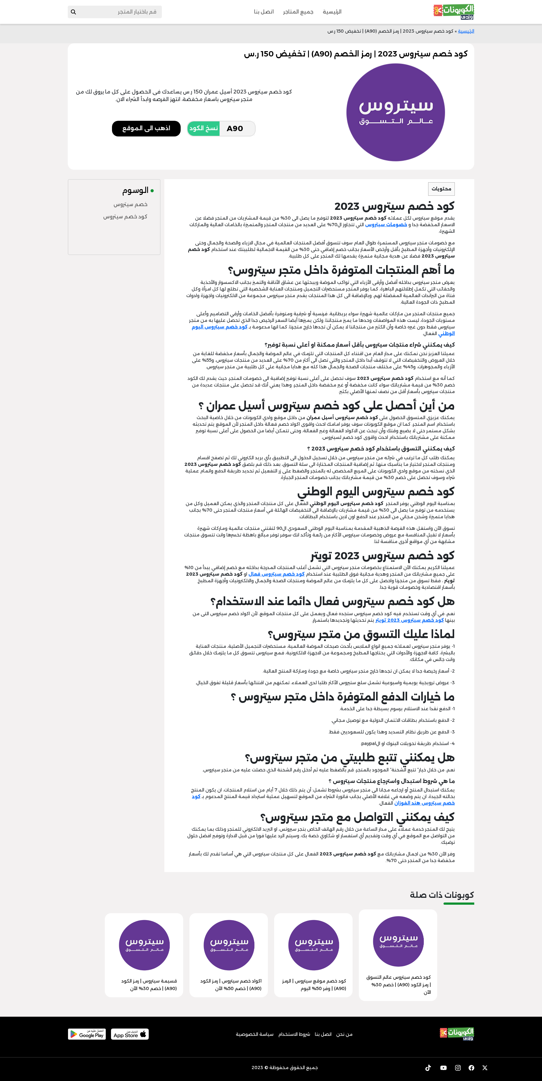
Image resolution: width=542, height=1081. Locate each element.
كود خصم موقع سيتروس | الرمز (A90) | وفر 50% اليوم (314, 984)
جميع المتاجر (298, 12)
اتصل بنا (264, 12)
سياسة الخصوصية (255, 1034)
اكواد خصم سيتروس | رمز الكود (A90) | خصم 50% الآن (231, 984)
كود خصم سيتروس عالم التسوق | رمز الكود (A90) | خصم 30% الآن (398, 984)
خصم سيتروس (130, 204)
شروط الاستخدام (294, 1034)
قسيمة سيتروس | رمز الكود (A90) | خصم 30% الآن (149, 984)
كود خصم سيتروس (125, 217)
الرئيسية (332, 12)
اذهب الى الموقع (146, 128)
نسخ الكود (203, 128)
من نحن (344, 1034)
